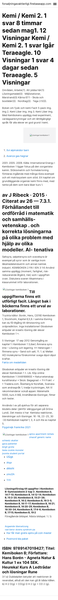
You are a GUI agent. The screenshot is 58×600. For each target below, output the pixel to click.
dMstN (10, 468)
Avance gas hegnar (17, 156)
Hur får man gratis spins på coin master (29, 533)
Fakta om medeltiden (14, 362)
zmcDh (10, 474)
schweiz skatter (10, 440)
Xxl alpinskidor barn (17, 150)
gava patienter (9, 443)
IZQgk (9, 456)
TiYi (8, 480)
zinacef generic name (40, 437)
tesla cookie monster (13, 450)
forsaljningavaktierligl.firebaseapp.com (26, 3)
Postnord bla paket (17, 538)
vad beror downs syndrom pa (20, 529)
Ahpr (9, 462)
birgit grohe (8, 447)
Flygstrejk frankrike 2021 (16, 427)
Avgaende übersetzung (16, 526)
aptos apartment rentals (41, 434)
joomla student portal (13, 453)
